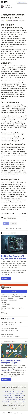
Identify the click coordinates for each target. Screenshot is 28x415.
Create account (22, 2)
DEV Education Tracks (11, 393)
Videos (22, 391)
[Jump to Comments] (10, 412)
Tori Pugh (7, 6)
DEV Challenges (11, 391)
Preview (14, 223)
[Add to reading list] (16, 412)
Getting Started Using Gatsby (10, 329)
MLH (23, 399)
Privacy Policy (15, 401)
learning (15, 20)
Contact (20, 397)
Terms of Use (23, 401)
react (3, 20)
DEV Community (5, 386)
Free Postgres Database (9, 399)
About (15, 397)
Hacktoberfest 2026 (6, 370)
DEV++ (17, 391)
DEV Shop (18, 399)
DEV (8, 405)
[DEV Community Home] (6, 2)
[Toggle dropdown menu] (26, 233)
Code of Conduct (10, 228)
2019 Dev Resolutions (10, 335)
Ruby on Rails (14, 407)
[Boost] (21, 412)
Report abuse (19, 228)
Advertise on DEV (7, 395)
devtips (21, 20)
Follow (14, 291)
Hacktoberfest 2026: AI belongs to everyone (11, 361)
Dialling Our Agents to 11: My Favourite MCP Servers (13, 257)
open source (16, 403)
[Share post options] (25, 412)
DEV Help (19, 393)
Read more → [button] (5, 278)
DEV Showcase (8, 397)
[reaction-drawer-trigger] (3, 412)
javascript (9, 20)
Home (4, 391)
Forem (8, 403)
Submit (6, 223)
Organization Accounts (18, 395)
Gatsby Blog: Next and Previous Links (11, 323)
